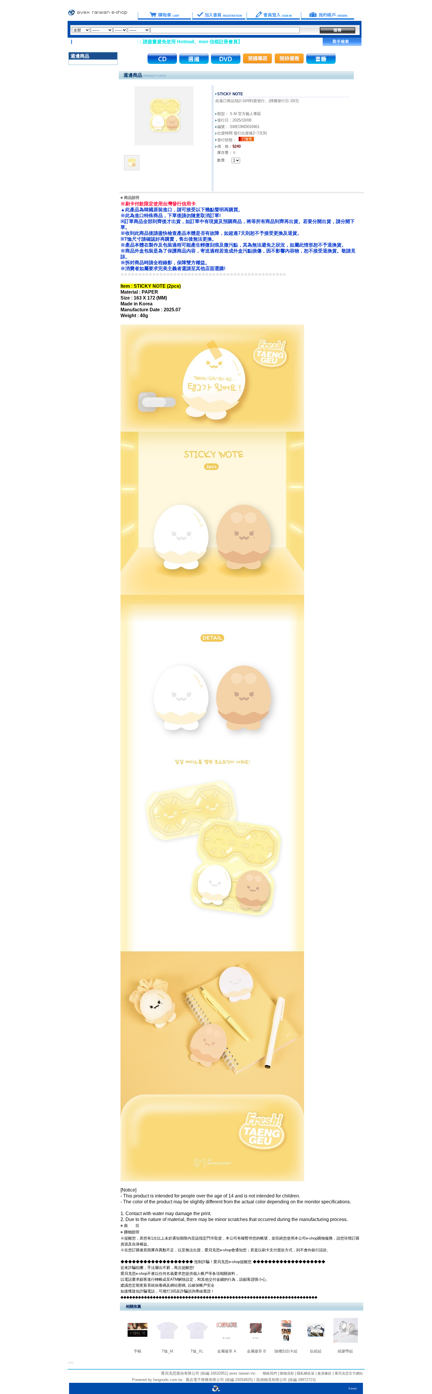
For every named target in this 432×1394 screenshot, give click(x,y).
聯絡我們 (270, 1373)
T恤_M (167, 1351)
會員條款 (324, 1373)
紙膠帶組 (345, 1351)
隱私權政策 (305, 1373)
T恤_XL (196, 1351)
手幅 (137, 1351)
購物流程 (286, 1373)
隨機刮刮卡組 (285, 1351)
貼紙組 (316, 1351)
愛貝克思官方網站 (349, 1373)
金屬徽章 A (226, 1351)
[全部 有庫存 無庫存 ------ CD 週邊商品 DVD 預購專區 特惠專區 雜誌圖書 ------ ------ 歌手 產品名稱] (186, 30)
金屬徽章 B (256, 1351)
